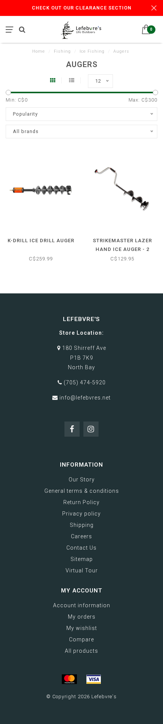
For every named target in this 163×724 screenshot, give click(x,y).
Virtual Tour (82, 570)
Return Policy (81, 502)
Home (38, 51)
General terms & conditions (81, 491)
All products (81, 651)
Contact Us (81, 548)
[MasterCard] (69, 679)
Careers (81, 536)
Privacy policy (81, 514)
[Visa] (93, 679)
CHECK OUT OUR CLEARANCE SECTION (82, 8)
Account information (81, 605)
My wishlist (81, 628)
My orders (82, 617)
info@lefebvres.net (85, 398)
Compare (81, 639)
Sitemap (82, 559)
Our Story (82, 479)
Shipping (82, 525)
